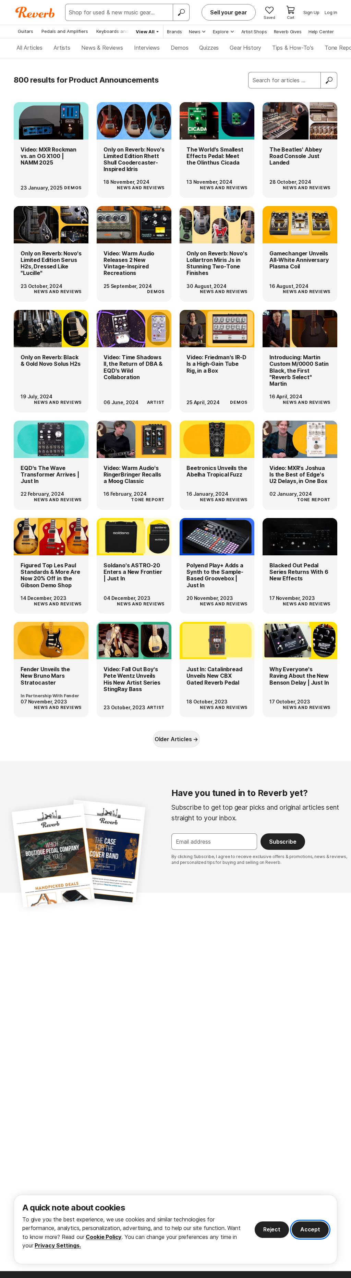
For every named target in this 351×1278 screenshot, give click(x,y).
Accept (310, 1229)
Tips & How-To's (293, 47)
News (195, 31)
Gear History (245, 47)
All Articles (29, 47)
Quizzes (209, 47)
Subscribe (282, 841)
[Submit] (329, 80)
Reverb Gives (288, 31)
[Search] (181, 12)
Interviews (147, 47)
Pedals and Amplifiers (64, 31)
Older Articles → (176, 739)
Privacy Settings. (58, 1245)
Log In (331, 12)
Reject (271, 1229)
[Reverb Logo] (35, 12)
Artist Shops (254, 31)
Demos (179, 47)
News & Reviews (102, 47)
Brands (174, 31)
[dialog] (175, 1229)
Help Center (321, 31)
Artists (61, 47)
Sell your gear (228, 12)
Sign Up (311, 12)
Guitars (25, 31)
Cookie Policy (103, 1236)
